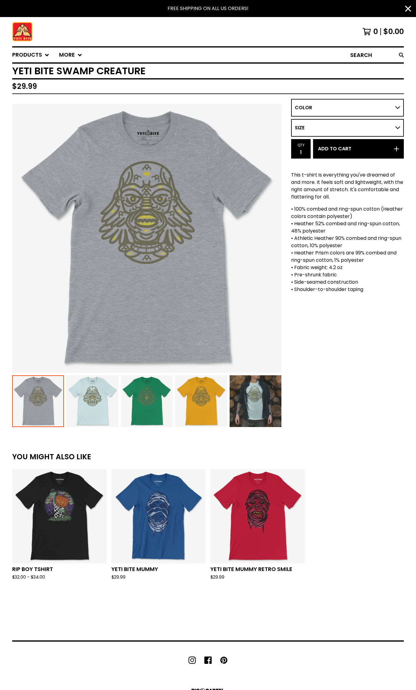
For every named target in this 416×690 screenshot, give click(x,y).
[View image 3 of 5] (147, 401)
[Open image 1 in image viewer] (146, 238)
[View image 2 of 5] (92, 401)
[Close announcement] (408, 8)
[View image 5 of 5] (255, 401)
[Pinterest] (223, 660)
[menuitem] (30, 54)
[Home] (22, 31)
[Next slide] (273, 238)
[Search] (401, 54)
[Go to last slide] (21, 238)
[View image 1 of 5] (38, 401)
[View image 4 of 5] (201, 401)
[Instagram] (192, 660)
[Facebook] (208, 660)
